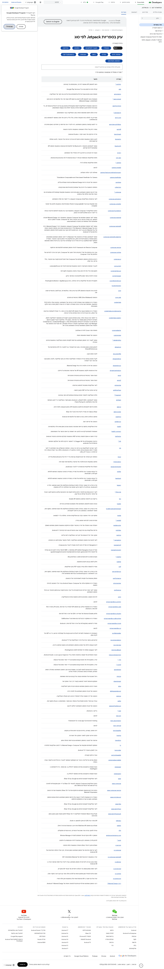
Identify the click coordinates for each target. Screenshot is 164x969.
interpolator (117, 462)
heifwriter (118, 436)
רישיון (128, 964)
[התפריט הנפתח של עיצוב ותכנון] (119, 2)
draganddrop (117, 359)
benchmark (117, 134)
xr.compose (117, 850)
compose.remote (115, 247)
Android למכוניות (86, 939)
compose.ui (117, 259)
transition (118, 740)
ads (120, 89)
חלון (120, 830)
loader (119, 504)
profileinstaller (116, 633)
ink (120, 448)
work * (119, 840)
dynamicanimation (115, 370)
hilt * (119, 441)
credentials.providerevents (112, 311)
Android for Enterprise (129, 933)
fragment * (117, 395)
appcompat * (117, 99)
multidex (118, 530)
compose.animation (115, 199)
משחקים (118, 400)
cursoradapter (116, 330)
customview (117, 335)
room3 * (118, 665)
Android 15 (65, 936)
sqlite (119, 701)
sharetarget (117, 681)
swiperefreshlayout (115, 706)
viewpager (118, 767)
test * (119, 711)
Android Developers (117, 30)
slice (119, 686)
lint (120, 499)
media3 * (118, 520)
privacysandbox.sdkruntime (112, 618)
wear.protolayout (115, 797)
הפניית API (42, 936)
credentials (117, 302)
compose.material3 (115, 226)
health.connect (116, 431)
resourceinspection (115, 655)
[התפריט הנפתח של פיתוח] (108, 2)
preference (117, 590)
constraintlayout (116, 271)
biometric (118, 139)
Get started (157, 8)
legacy (119, 485)
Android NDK (41, 942)
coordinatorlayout (115, 281)
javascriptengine (116, 467)
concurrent (117, 266)
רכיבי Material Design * (114, 883)
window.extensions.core (113, 835)
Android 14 (65, 939)
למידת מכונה (110, 933)
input (119, 457)
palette (119, 562)
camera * (118, 163)
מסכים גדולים (87, 930)
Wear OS (88, 933)
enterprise (118, 385)
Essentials (140, 2)
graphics (118, 417)
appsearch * (117, 113)
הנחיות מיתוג (121, 964)
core (119, 291)
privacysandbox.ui (115, 628)
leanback (118, 478)
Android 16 (65, 933)
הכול (115, 48)
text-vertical (117, 726)
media (119, 515)
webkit (119, 825)
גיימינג (112, 930)
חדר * (119, 660)
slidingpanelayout (115, 691)
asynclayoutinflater (115, 124)
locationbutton (116, 286)
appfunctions (117, 106)
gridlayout (118, 422)
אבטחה (83, 54)
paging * (118, 557)
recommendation (115, 640)
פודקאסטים (132, 948)
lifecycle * (118, 492)
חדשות (134, 942)
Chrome (103, 956)
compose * (117, 192)
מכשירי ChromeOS (85, 936)
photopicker (117, 583)
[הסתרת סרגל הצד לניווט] (141, 965)
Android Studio (16, 2)
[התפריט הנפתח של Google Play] (93, 2)
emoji (119, 375)
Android (133, 930)
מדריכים (145, 12)
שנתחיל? (9, 27)
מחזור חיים (116, 54)
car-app (118, 158)
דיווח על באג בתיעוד (17, 933)
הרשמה (22, 964)
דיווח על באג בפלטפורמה (15, 930)
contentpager (116, 276)
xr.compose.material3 (114, 857)
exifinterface (117, 390)
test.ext (118, 716)
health (119, 426)
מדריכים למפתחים (40, 933)
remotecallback (116, 650)
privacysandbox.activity (113, 602)
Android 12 (65, 945)
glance (119, 407)
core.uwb (118, 297)
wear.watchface (116, 809)
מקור (134, 939)
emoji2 (119, 380)
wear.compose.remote (114, 790)
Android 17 (65, 930)
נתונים (77, 48)
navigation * (117, 540)
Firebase (94, 956)
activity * (118, 84)
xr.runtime (118, 874)
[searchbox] (151, 18)
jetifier (119, 471)
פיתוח (113, 2)
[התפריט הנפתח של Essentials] (134, 2)
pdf (120, 567)
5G (113, 945)
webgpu (118, 821)
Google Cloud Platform (81, 956)
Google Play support (17, 936)
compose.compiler (115, 204)
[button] (151, 27)
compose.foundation (114, 211)
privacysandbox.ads (114, 607)
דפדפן (119, 153)
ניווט (94, 54)
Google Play (100, 2)
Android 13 (65, 942)
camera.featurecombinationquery (110, 172)
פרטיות (111, 942)
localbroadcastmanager (113, 509)
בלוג (84, 2)
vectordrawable (116, 755)
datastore (118, 347)
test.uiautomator (115, 721)
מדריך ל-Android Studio (38, 930)
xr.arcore (118, 845)
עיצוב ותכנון (126, 2)
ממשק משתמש (114, 61)
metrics (118, 535)
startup (118, 696)
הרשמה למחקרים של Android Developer (14, 940)
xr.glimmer (118, 862)
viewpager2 (117, 774)
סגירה (21, 27)
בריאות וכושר (110, 936)
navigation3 (117, 545)
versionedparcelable (114, 760)
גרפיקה (65, 48)
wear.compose (116, 783)
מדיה (104, 54)
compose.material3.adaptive (112, 237)
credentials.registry (115, 318)
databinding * (116, 340)
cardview (118, 182)
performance (117, 578)
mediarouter (117, 525)
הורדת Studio (41, 939)
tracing (119, 735)
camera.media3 (116, 167)
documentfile (117, 354)
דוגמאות (134, 12)
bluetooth (118, 146)
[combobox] (53, 2)
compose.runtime (115, 252)
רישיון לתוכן (87, 895)
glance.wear (117, 412)
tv (120, 745)
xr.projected (117, 869)
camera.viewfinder (115, 177)
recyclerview (117, 645)
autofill (119, 129)
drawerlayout (117, 365)
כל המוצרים (67, 956)
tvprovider (118, 750)
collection (118, 187)
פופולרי (106, 48)
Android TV (87, 942)
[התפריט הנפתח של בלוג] (80, 2)
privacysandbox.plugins (113, 613)
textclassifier (117, 730)
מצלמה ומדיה (109, 939)
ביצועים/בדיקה (68, 54)
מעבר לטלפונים (91, 48)
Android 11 (65, 948)
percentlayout (116, 571)
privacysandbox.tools (114, 623)
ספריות (123, 12)
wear (119, 779)
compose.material (115, 217)
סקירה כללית (157, 12)
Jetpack (145, 8)
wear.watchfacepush (114, 814)
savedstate (117, 669)
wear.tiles (118, 804)
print (119, 597)
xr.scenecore (117, 878)
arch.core (118, 117)
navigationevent (116, 550)
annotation (117, 94)
